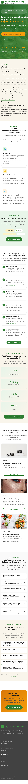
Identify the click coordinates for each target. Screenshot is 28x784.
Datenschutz (4, 770)
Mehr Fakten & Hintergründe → (13, 416)
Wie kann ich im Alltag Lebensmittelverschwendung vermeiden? (14, 596)
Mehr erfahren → (14, 474)
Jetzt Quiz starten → (14, 239)
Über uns (3, 759)
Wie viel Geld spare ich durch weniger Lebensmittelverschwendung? (14, 611)
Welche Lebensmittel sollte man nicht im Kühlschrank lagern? (14, 604)
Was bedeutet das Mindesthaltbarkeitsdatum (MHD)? (14, 582)
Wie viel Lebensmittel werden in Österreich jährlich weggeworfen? (14, 576)
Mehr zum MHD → (12, 285)
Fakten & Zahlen (4, 743)
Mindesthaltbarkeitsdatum (8, 100)
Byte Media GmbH (13, 730)
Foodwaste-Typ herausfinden (13, 34)
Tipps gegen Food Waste (6, 741)
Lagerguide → (22, 298)
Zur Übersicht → (14, 509)
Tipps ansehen (7, 39)
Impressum (3, 767)
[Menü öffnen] (26, 2)
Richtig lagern (4, 750)
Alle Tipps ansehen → (14, 342)
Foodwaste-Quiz (4, 757)
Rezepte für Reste (5, 746)
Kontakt (3, 761)
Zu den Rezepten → (12, 323)
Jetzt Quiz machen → (14, 707)
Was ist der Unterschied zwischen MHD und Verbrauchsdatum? (14, 589)
